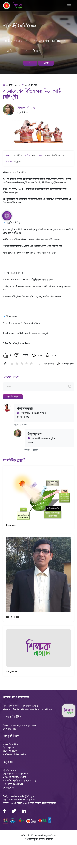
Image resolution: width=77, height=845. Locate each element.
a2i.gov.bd (18, 784)
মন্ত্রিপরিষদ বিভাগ (10, 751)
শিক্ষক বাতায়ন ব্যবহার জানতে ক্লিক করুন (19, 725)
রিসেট (46, 63)
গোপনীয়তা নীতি (9, 729)
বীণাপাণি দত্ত (26, 108)
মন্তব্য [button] (24, 424)
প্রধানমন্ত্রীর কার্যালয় (10, 744)
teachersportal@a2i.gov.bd (23, 796)
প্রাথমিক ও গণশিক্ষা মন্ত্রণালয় (14, 754)
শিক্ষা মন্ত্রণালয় (8, 747)
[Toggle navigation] (69, 5)
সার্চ (30, 63)
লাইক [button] (16, 424)
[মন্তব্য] (38, 386)
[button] (5, 355)
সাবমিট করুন (12, 396)
